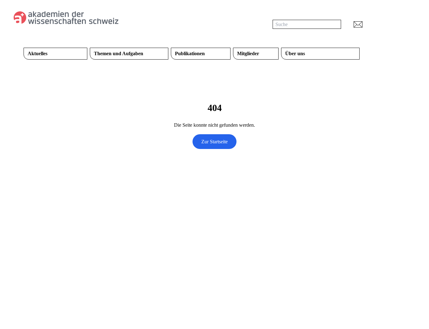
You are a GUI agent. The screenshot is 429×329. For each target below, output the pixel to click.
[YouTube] (230, 218)
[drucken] (375, 24)
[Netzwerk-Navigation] (393, 24)
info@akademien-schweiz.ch (52, 270)
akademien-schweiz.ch (157, 294)
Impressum (235, 294)
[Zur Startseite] (86, 17)
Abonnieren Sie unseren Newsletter (243, 233)
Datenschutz (202, 294)
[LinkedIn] (218, 218)
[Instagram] (243, 218)
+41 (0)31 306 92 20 (44, 261)
